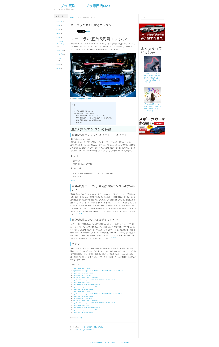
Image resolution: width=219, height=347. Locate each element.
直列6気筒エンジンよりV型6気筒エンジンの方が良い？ (97, 118)
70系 (58, 29)
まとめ (82, 122)
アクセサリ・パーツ (61, 43)
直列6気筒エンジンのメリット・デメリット (93, 116)
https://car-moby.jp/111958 (81, 268)
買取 (58, 68)
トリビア (60, 58)
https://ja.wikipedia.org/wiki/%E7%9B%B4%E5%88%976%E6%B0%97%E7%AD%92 (97, 271)
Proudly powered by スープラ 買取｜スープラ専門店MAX (109, 342)
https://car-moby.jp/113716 (81, 282)
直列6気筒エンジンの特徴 (85, 113)
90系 (58, 38)
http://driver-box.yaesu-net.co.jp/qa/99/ (85, 277)
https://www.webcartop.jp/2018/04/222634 (85, 284)
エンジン (60, 50)
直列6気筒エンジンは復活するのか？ (91, 120)
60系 (58, 25)
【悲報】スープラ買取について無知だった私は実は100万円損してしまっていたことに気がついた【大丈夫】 (152, 77)
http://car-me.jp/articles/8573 (81, 275)
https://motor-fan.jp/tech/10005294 (83, 273)
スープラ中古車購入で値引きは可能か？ (92, 327)
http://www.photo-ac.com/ (82, 98)
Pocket (88, 31)
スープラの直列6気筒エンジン (83, 111)
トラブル (60, 54)
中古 (58, 64)
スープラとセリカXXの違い (85, 330)
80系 (58, 33)
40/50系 (59, 21)
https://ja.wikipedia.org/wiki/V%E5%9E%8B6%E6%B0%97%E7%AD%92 (94, 280)
